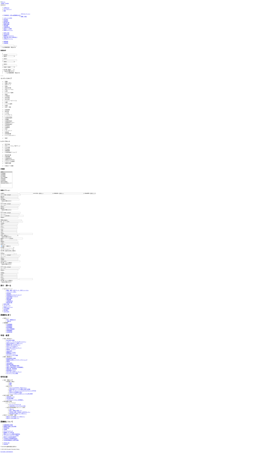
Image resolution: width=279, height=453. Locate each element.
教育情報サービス (11, 353)
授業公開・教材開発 (11, 368)
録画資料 (7, 109)
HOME (5, 15)
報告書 (7, 132)
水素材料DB (6, 27)
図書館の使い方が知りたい (13, 344)
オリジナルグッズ (8, 431)
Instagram (5, 444)
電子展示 (5, 310)
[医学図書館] (6, 176)
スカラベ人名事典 (10, 161)
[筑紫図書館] (6, 179)
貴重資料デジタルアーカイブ (14, 295)
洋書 (7, 246)
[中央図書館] (6, 173)
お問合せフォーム (8, 38)
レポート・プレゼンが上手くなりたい (16, 341)
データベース (6, 305)
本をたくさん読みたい (12, 346)
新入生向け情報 (10, 340)
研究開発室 (6, 428)
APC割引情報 (9, 398)
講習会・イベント (11, 349)
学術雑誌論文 (8, 124)
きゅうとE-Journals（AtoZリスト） (18, 387)
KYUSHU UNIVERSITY (7, 451)
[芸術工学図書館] (6, 177)
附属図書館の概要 (8, 425)
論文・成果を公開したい (15, 410)
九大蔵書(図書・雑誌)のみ (9, 47)
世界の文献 (6, 33)
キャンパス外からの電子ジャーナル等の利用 (21, 393)
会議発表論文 (8, 121)
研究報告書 (8, 133)
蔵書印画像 (6, 24)
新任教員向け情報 (11, 358)
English (7, 3)
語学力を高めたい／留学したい (14, 343)
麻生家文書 (6, 22)
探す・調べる (10, 15)
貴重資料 (5, 21)
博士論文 (7, 97)
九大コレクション (25, 13)
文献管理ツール (10, 396)
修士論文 (7, 99)
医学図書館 (9, 327)
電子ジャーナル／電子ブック (12, 146)
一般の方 (8, 321)
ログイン (3, 5)
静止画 (7, 111)
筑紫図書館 (9, 330)
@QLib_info (6, 442)
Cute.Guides (6, 311)
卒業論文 (7, 96)
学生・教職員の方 (11, 319)
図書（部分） (8, 83)
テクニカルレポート (10, 135)
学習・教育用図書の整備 (12, 365)
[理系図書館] (6, 175)
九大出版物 (6, 308)
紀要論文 (7, 127)
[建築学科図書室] (6, 181)
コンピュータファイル (11, 100)
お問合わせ (6, 7)
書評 (6, 138)
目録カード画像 (7, 28)
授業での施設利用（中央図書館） (15, 367)
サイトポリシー (7, 9)
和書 (3, 246)
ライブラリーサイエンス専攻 (11, 435)
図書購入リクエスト (8, 35)
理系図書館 (9, 325)
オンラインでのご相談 (12, 355)
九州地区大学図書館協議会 (10, 438)
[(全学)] (6, 172)
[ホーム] (3, 1)
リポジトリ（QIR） (11, 292)
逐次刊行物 (8, 88)
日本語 (2, 3)
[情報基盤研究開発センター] (6, 183)
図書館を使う (17, 15)
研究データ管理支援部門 (9, 437)
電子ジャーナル (9, 89)
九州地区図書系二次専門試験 (11, 440)
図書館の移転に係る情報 (9, 426)
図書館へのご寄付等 (8, 432)
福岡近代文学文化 (10, 159)
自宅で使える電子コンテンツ (14, 348)
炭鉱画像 (5, 25)
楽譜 (6, 105)
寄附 (4, 10)
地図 (6, 102)
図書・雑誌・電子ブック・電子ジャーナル (17, 290)
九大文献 (7, 147)
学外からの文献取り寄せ (15, 392)
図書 (6, 81)
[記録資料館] (6, 180)
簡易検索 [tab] (5, 41)
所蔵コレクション (8, 30)
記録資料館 (9, 332)
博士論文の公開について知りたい (18, 413)
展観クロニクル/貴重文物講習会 (11, 434)
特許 (6, 129)
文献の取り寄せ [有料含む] (10, 37)
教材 (6, 94)
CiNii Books (6, 34)
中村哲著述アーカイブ (11, 152)
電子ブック (8, 84)
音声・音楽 (8, 107)
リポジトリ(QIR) (7, 18)
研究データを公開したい (12, 418)
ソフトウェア (8, 116)
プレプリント (8, 130)
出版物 (5, 429)
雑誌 (6, 86)
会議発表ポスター (10, 122)
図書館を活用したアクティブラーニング (16, 359)
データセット (8, 114)
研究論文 (7, 125)
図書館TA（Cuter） (11, 352)
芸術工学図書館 (10, 329)
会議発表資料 (8, 117)
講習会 (8, 361)
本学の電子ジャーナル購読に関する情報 (19, 389)
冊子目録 (7, 144)
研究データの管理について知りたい (15, 416)
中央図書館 (9, 324)
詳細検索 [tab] (5, 43)
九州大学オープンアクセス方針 (17, 406)
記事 (6, 91)
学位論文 (5, 19)
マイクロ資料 (8, 103)
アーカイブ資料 (9, 92)
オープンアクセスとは (15, 404)
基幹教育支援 (9, 364)
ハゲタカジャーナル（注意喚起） (15, 399)
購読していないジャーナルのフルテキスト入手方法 (22, 390)
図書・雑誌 (24, 16)
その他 (7, 113)
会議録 (7, 119)
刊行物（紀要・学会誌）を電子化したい (19, 412)
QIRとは (11, 409)
